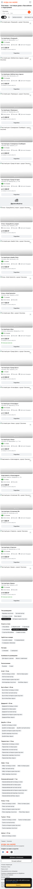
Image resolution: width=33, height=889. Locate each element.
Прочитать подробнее (11, 881)
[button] (2, 2)
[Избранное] (30, 2)
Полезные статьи (5, 866)
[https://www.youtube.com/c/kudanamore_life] (7, 852)
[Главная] (10, 2)
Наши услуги (4, 869)
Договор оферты (5, 877)
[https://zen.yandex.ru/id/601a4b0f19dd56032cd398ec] (11, 852)
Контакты (3, 879)
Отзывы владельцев (6, 864)
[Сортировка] (9, 17)
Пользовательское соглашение (9, 871)
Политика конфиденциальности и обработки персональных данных (12, 874)
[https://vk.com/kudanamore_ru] (3, 852)
